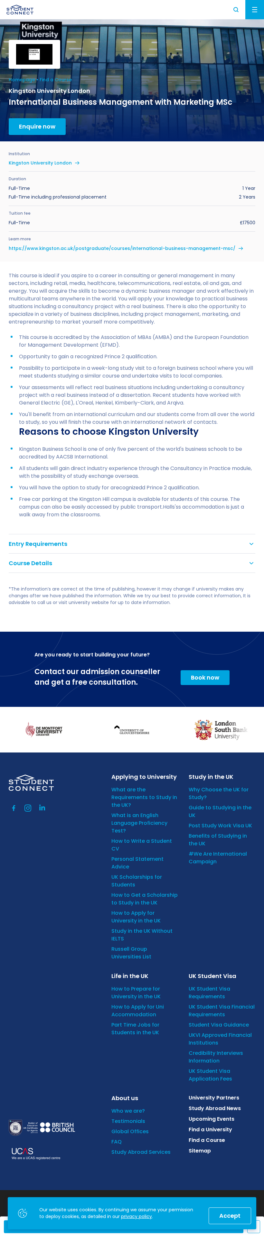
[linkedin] (42, 808)
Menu (254, 9)
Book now (205, 677)
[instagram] (28, 808)
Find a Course (56, 79)
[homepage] (19, 9)
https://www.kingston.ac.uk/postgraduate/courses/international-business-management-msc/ (122, 248)
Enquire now (37, 126)
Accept (229, 1216)
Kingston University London (40, 163)
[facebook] (14, 808)
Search (236, 9)
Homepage (22, 79)
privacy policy (136, 1216)
